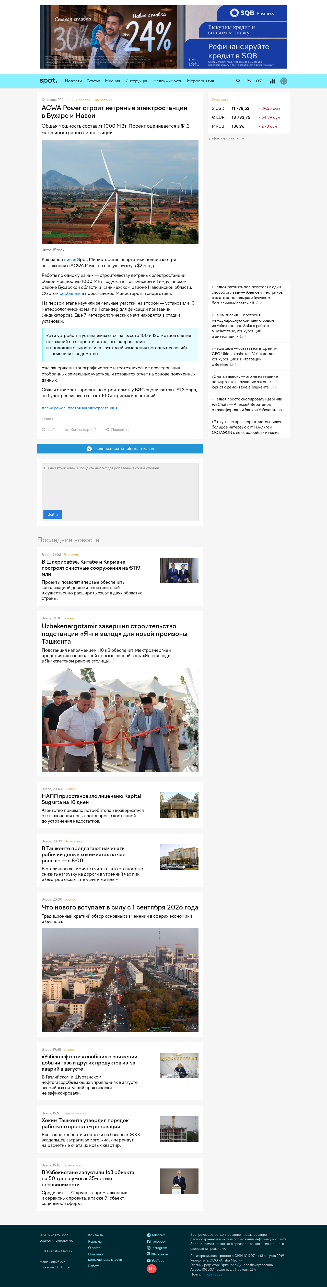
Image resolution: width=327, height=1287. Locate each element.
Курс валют (221, 99)
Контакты (95, 1235)
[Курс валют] (272, 81)
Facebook (159, 1241)
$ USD (218, 108)
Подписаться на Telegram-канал (123, 448)
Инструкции (136, 81)
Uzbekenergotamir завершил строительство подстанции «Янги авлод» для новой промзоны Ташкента (115, 633)
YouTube (157, 1261)
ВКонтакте (159, 1254)
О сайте (94, 1248)
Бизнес (69, 618)
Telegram (158, 1235)
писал (70, 259)
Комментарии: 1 (83, 429)
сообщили (70, 293)
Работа (94, 1266)
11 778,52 (240, 108)
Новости (73, 81)
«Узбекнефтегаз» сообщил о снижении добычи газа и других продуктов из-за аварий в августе (89, 1063)
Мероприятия (200, 81)
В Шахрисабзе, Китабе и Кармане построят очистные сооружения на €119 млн (91, 568)
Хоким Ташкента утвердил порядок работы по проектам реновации (85, 1123)
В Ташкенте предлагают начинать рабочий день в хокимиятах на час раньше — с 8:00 (83, 854)
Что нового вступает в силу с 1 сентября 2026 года (120, 907)
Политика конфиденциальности (105, 1257)
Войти (53, 514)
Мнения (112, 81)
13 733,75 (241, 117)
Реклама (95, 1241)
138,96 (238, 126)
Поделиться (120, 429)
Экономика (72, 555)
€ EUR (218, 117)
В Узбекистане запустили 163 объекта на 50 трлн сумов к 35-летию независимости (88, 1178)
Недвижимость (167, 81)
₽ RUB (218, 126)
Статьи (93, 81)
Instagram (159, 1248)
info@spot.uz (212, 1274)
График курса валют (225, 138)
